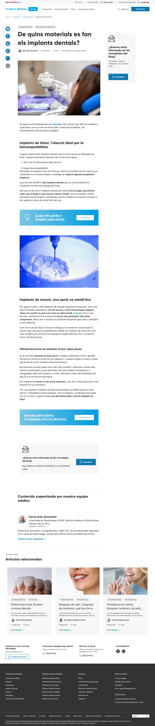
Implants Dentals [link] (11, 688)
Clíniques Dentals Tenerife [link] (51, 695)
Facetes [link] (8, 692)
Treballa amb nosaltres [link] (123, 682)
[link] (78, 2)
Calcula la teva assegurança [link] (88, 682)
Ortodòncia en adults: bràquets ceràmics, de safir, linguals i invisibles (124, 606)
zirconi (78, 313)
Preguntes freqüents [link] (85, 692)
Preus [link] (80, 678)
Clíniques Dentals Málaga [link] (51, 692)
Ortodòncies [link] (10, 685)
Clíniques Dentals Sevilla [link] (50, 685)
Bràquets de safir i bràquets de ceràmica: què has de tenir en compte (77, 606)
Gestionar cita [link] (83, 695)
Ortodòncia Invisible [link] (13, 678)
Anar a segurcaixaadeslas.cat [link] (125, 688)
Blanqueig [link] (9, 695)
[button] (140, 9)
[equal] (118, 651)
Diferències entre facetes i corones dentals (27, 606)
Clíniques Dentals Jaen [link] (50, 699)
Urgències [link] (81, 699)
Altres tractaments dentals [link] (15, 699)
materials (57, 124)
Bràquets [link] (9, 682)
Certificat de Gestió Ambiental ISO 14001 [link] (129, 702)
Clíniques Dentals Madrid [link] (50, 678)
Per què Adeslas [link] (120, 678)
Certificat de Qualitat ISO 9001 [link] (125, 699)
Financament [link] (83, 685)
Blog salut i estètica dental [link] (87, 688)
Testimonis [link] (118, 685)
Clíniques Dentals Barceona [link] (51, 682)
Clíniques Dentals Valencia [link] (51, 688)
